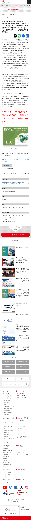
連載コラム (6, 436)
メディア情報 (21, 426)
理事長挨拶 (5, 448)
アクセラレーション (23, 430)
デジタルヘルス (22, 17)
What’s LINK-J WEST (8, 452)
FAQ (8, 379)
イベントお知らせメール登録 (8, 481)
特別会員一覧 (20, 448)
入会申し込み (20, 452)
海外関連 (20, 428)
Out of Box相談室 (21, 393)
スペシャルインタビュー (9, 427)
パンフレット (6, 462)
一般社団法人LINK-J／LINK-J (5, 2)
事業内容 (5, 458)
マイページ (20, 479)
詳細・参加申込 (6, 165)
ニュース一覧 (20, 420)
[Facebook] (10, 487)
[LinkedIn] (16, 487)
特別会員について (21, 450)
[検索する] (27, 384)
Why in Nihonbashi (7, 450)
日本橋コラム (7, 432)
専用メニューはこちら (22, 454)
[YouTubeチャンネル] (5, 487)
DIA (8, 17)
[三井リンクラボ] (22, 492)
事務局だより (7, 434)
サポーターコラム (8, 442)
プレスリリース (22, 424)
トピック (20, 422)
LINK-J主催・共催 (8, 361)
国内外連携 (5, 454)
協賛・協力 (21, 435)
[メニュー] (29, 2)
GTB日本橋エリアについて (8, 465)
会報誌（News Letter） (9, 430)
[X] (21, 487)
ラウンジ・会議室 (7, 472)
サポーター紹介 (6, 456)
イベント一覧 (22, 371)
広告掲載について (22, 507)
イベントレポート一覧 (8, 406)
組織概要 (5, 460)
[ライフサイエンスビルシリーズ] (8, 492)
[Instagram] (26, 487)
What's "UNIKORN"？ (22, 395)
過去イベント (8, 371)
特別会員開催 (8, 366)
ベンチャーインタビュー (9, 439)
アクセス (5, 476)
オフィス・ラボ (6, 474)
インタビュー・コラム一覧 (8, 423)
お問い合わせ (22, 379)
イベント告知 (21, 432)
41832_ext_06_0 (6, 125)
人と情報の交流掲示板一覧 (23, 437)
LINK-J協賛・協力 (22, 361)
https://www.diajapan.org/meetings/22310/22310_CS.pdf (13, 182)
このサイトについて (23, 506)
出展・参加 (23, 366)
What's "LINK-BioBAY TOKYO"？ (22, 398)
